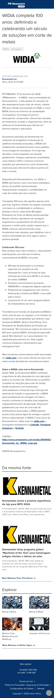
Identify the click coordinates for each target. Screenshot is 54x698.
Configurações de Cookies (22, 688)
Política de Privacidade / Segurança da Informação (27, 684)
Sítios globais (26, 664)
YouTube (19, 428)
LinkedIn (34, 424)
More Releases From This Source (17, 578)
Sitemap (40, 688)
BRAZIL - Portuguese (12, 49)
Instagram (7, 428)
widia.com (11, 358)
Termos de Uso (26, 681)
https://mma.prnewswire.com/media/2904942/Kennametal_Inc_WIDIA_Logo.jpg (26, 441)
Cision (32, 693)
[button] (27, 58)
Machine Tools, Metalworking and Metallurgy (10, 636)
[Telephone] (44, 4)
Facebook (45, 424)
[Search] (50, 4)
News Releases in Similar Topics (17, 645)
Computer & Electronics (39, 633)
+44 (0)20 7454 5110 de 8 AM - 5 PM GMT (27, 671)
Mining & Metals (9, 611)
